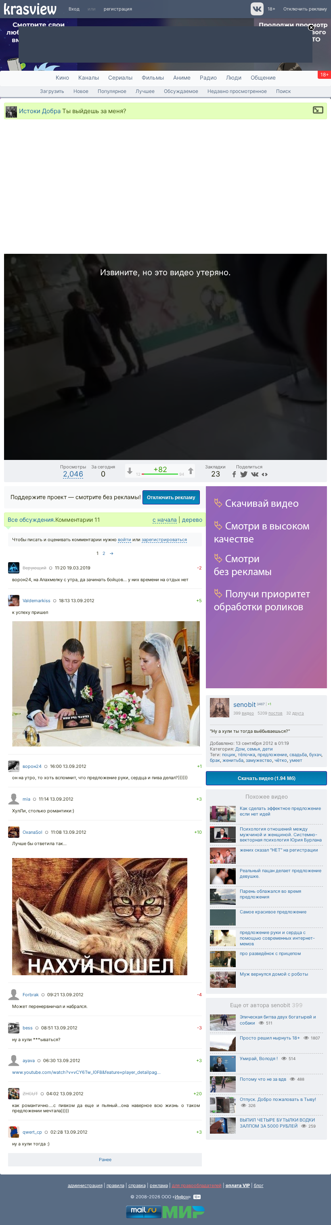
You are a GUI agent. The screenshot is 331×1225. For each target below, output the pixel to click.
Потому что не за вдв (263, 1079)
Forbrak (31, 994)
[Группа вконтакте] (256, 14)
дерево (192, 519)
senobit (244, 704)
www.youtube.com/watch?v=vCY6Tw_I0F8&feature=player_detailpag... (86, 1072)
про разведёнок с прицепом (270, 953)
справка (137, 1185)
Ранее (105, 1159)
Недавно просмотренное (237, 91)
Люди (233, 77)
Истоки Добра (40, 110)
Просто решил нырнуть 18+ (270, 1038)
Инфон (182, 1197)
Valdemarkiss (36, 600)
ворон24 (32, 766)
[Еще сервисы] (264, 474)
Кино (62, 77)
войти (124, 539)
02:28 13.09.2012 (69, 1132)
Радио (208, 77)
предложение (272, 754)
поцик (228, 754)
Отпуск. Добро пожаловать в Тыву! (278, 1099)
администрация (85, 1185)
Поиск (283, 91)
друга (298, 713)
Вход (74, 9)
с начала (165, 519)
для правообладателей (197, 1185)
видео (248, 713)
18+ (271, 9)
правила (115, 1185)
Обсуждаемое (181, 91)
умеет (295, 760)
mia (26, 799)
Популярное (112, 91)
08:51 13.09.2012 (59, 1028)
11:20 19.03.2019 (72, 568)
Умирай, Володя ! (259, 1058)
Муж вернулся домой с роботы (274, 974)
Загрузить (52, 91)
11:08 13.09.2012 (68, 832)
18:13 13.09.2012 (76, 600)
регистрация (118, 9)
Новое (80, 91)
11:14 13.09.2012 (56, 799)
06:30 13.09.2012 (61, 1060)
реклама (159, 1185)
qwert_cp (32, 1132)
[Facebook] (233, 474)
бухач (315, 754)
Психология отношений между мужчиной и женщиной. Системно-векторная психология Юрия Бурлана (281, 834)
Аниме (182, 77)
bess (28, 1028)
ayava (29, 1060)
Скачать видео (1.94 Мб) (266, 778)
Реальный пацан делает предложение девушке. (280, 873)
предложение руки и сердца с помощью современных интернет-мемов (277, 938)
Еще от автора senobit (266, 1005)
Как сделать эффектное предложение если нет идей (280, 811)
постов (275, 713)
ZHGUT (30, 1093)
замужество (259, 760)
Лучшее (145, 91)
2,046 (73, 474)
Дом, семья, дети (254, 749)
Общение (263, 77)
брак (215, 760)
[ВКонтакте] (253, 474)
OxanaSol (32, 832)
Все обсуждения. (31, 519)
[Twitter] (243, 474)
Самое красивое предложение (273, 912)
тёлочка (246, 754)
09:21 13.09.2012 (65, 994)
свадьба (298, 754)
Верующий (34, 568)
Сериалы (120, 77)
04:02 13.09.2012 (65, 1093)
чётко (280, 760)
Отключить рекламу (305, 9)
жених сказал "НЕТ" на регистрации (279, 850)
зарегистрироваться (164, 539)
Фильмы (153, 77)
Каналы (88, 77)
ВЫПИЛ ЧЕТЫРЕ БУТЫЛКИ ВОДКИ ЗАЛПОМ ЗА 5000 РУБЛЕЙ (277, 1123)
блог (259, 1185)
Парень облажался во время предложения (270, 894)
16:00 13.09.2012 (68, 766)
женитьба (232, 760)
